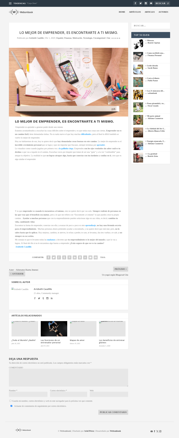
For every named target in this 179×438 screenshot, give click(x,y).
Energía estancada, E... (156, 141)
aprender (101, 145)
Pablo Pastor (153, 81)
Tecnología (87, 38)
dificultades (86, 134)
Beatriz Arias (153, 156)
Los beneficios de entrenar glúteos (112, 341)
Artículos (135, 12)
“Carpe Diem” (32, 3)
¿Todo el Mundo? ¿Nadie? (24, 340)
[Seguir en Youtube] (152, 431)
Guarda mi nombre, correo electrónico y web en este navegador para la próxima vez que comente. (52, 401)
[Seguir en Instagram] (160, 431)
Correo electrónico (58, 390)
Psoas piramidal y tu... (156, 103)
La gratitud (152, 154)
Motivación (77, 38)
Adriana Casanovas (155, 118)
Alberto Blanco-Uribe (156, 131)
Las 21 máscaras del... (155, 91)
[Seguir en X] (157, 431)
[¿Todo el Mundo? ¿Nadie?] (25, 328)
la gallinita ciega (66, 148)
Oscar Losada (153, 106)
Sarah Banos (153, 68)
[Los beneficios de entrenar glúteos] (112, 328)
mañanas (51, 240)
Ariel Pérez (89, 431)
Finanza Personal (154, 55)
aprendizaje (90, 225)
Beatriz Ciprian (154, 43)
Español (59, 38)
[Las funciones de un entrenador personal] (54, 328)
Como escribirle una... (156, 53)
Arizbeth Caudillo (36, 38)
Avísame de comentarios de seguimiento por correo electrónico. (40, 406)
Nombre (13, 390)
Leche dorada (152, 66)
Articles (150, 12)
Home (122, 12)
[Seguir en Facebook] (154, 431)
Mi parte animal (153, 116)
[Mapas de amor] (83, 328)
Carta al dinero (153, 78)
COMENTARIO (16, 367)
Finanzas (68, 38)
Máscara (150, 40)
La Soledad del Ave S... (156, 129)
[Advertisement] (68, 184)
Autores (163, 12)
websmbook (152, 93)
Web (92, 390)
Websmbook (115, 431)
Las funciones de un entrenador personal (51, 341)
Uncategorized (99, 38)
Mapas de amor (77, 340)
